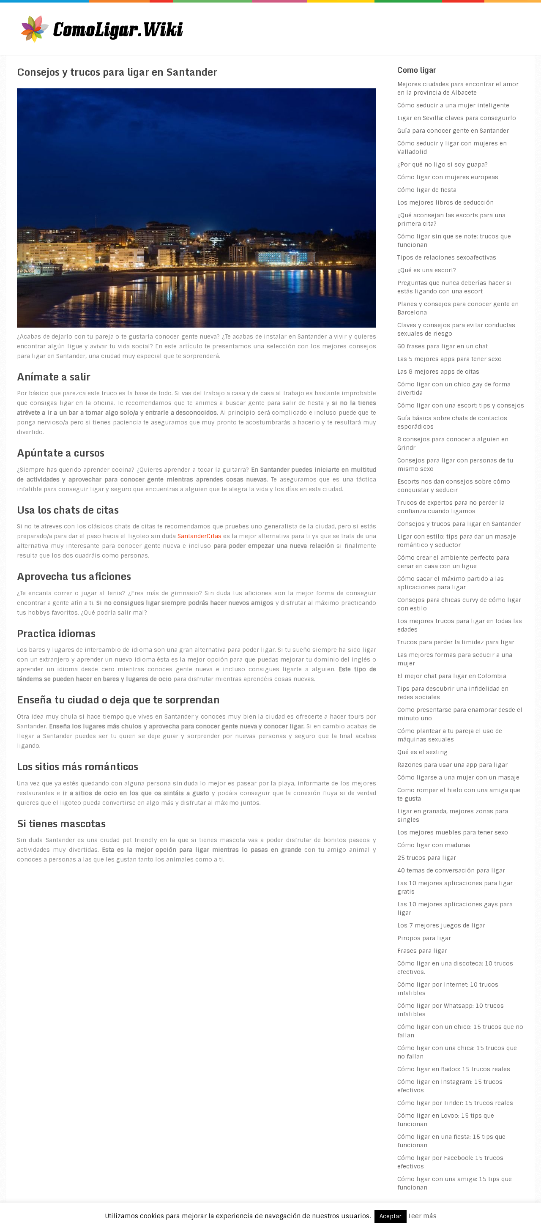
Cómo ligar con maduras (433, 845)
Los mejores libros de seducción (445, 202)
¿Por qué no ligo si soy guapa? (442, 164)
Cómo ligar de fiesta (426, 190)
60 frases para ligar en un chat (442, 346)
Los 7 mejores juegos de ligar (441, 925)
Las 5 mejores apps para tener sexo (449, 359)
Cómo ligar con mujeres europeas (447, 177)
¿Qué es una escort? (426, 270)
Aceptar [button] (391, 1216)
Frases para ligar (422, 951)
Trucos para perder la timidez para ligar (455, 642)
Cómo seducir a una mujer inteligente (453, 105)
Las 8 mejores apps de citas (438, 371)
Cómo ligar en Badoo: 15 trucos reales (453, 1069)
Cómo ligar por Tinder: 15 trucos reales (455, 1103)
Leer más (422, 1216)
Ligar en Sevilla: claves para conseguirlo (456, 118)
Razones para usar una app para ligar (452, 765)
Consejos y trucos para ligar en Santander (459, 524)
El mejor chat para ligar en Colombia (451, 676)
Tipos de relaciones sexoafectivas (446, 257)
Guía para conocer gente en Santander (453, 130)
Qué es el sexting (422, 752)
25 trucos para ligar (426, 858)
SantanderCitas (199, 536)
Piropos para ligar (424, 938)
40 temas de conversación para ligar (451, 870)
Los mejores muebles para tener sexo (452, 832)
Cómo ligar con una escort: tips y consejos (460, 405)
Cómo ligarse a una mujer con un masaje (458, 777)
